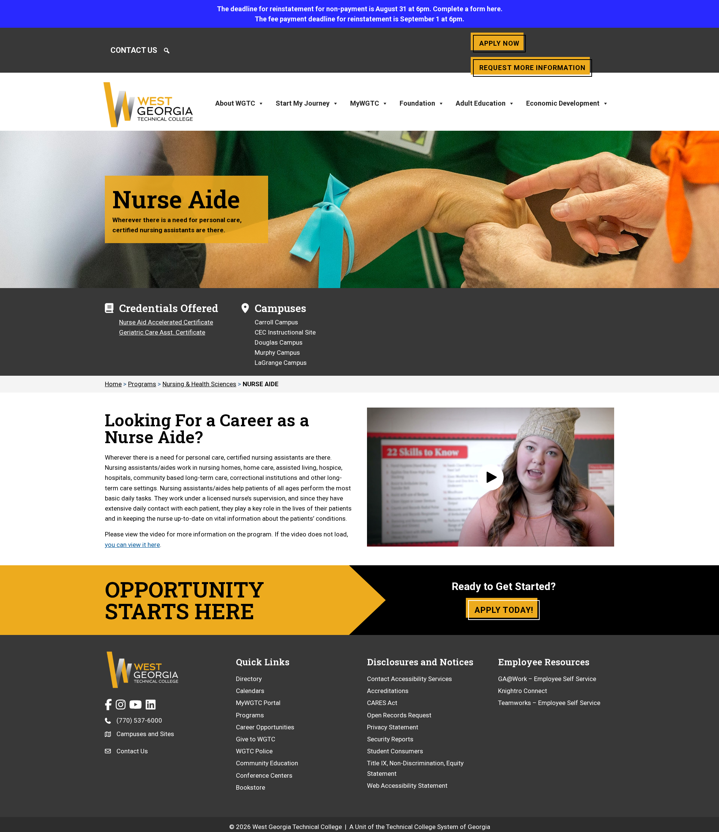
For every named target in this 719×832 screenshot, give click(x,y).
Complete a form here (467, 9)
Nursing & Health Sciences (199, 384)
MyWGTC (364, 103)
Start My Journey (303, 103)
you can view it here (132, 544)
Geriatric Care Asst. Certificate (162, 332)
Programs (142, 384)
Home (113, 384)
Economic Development (563, 103)
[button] (166, 50)
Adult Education (481, 103)
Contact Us (133, 50)
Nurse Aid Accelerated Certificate (166, 322)
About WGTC (235, 103)
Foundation (417, 103)
